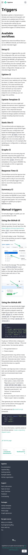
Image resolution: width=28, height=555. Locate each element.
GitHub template (6, 505)
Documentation (5, 467)
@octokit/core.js (17, 409)
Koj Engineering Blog (7, 525)
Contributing (5, 496)
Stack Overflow (5, 491)
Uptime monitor (6, 508)
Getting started (5, 472)
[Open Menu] (24, 551)
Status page (4, 511)
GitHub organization (7, 477)
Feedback (4, 494)
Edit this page (8, 440)
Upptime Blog (5, 469)
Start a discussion (6, 486)
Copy (24, 325)
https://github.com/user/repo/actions (13, 228)
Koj (2, 530)
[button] (2, 2)
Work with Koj (5, 527)
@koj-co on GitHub (6, 522)
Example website (6, 475)
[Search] (25, 2)
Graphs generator (6, 513)
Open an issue (5, 489)
